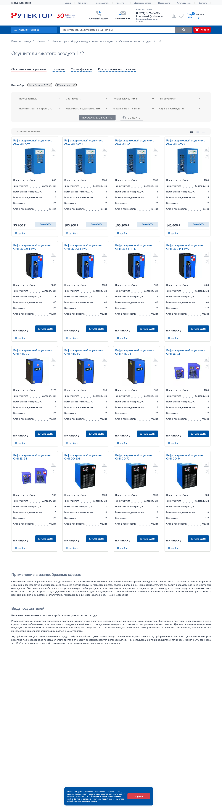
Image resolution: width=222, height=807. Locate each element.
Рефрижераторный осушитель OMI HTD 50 (83, 352)
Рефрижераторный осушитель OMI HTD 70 (32, 352)
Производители (102, 3)
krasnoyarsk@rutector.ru (149, 16)
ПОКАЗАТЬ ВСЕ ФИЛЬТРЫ (97, 117)
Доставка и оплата (142, 3)
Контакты (202, 3)
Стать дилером (184, 3)
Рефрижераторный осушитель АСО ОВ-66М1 (83, 142)
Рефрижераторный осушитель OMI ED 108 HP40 (83, 247)
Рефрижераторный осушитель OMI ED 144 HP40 (185, 247)
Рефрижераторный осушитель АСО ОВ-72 (134, 142)
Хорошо (139, 796)
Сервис (68, 3)
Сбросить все (64, 84)
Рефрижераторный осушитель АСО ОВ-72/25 (185, 142)
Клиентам (82, 3)
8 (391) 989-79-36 (148, 13)
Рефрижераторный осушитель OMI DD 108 (83, 457)
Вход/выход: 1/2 (38, 84)
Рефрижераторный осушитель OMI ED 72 (185, 352)
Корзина (200, 14)
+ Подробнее (20, 233)
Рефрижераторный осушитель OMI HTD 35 (134, 352)
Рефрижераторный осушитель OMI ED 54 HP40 (134, 247)
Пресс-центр (164, 3)
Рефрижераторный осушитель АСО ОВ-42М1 (32, 142)
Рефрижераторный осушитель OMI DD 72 (134, 457)
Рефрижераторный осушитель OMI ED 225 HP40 (32, 247)
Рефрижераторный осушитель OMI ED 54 (32, 457)
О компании (121, 3)
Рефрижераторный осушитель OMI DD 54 (185, 457)
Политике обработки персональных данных (95, 800)
